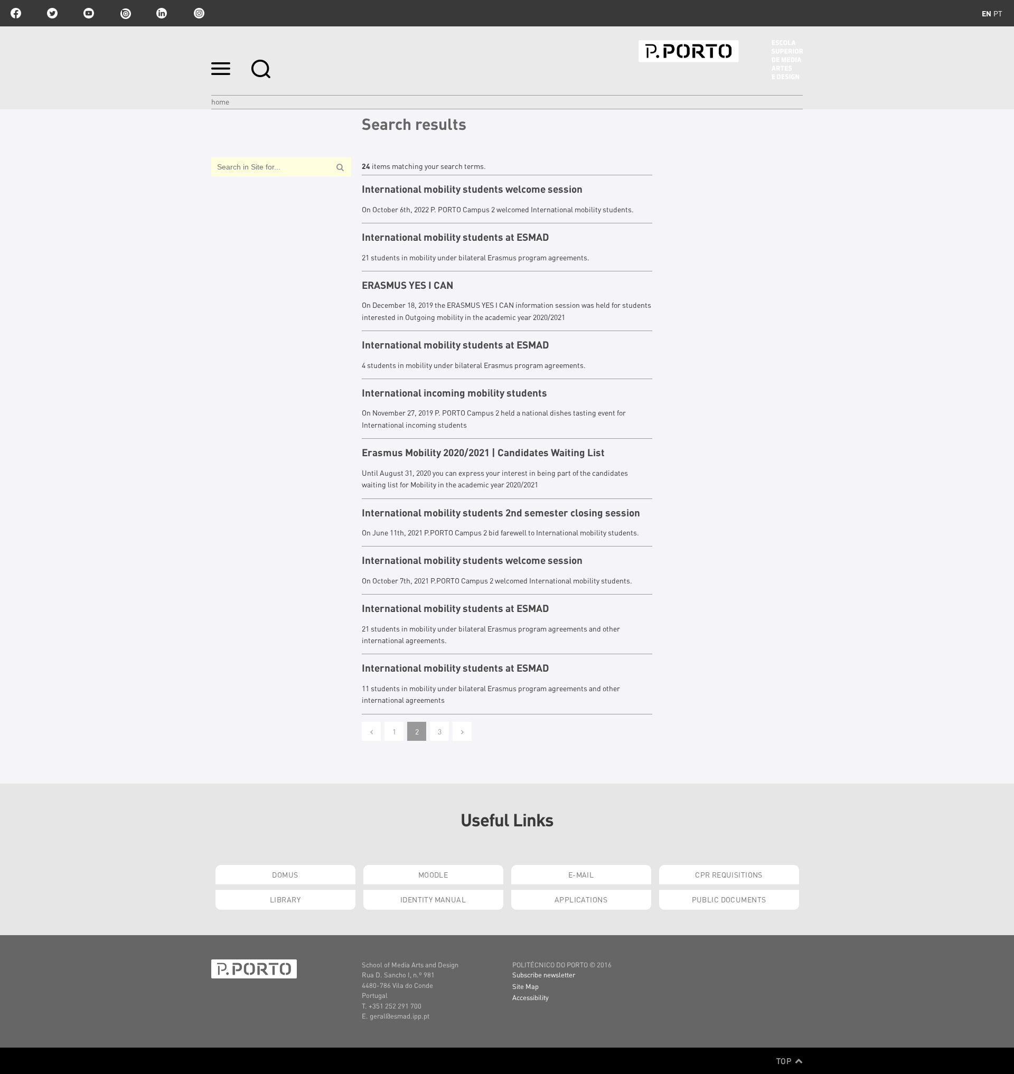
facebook (16, 13)
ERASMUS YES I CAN (408, 285)
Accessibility (530, 997)
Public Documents (729, 899)
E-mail (581, 874)
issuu (125, 13)
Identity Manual (433, 899)
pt (997, 13)
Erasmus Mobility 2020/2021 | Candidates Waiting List (483, 452)
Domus (285, 874)
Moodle (433, 874)
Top (785, 1061)
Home (220, 101)
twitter (52, 13)
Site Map (525, 986)
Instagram (198, 13)
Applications (581, 899)
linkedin (161, 13)
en (986, 13)
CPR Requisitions (729, 874)
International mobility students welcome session (472, 189)
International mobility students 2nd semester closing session (501, 513)
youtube (88, 13)
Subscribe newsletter (543, 974)
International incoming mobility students (454, 393)
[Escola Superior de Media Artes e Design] (721, 59)
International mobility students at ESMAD (455, 237)
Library (285, 899)
